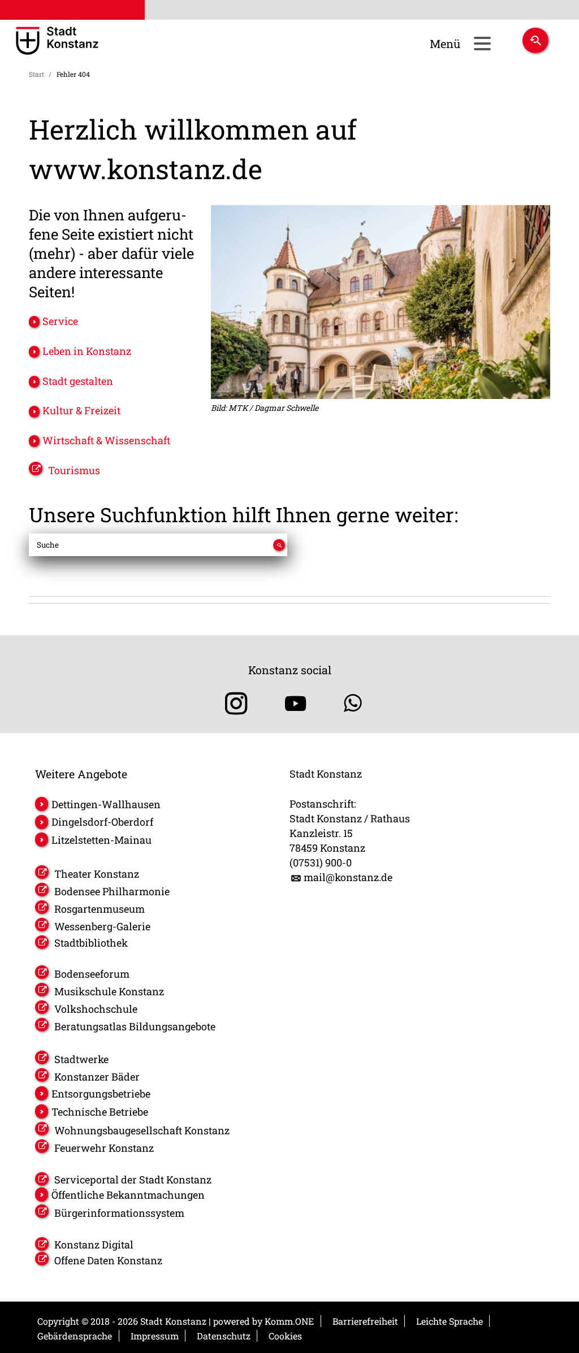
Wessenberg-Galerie (102, 926)
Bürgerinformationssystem (119, 1213)
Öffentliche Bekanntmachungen (128, 1195)
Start (36, 74)
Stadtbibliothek (91, 942)
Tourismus (74, 470)
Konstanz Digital (93, 1244)
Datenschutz (223, 1336)
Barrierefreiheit (365, 1321)
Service (60, 321)
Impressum (155, 1336)
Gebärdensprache (74, 1336)
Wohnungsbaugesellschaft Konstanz (142, 1130)
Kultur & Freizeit (81, 410)
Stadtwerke (81, 1059)
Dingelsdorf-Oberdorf (102, 822)
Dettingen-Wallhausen (106, 804)
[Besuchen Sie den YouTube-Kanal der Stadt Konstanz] (295, 703)
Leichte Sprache (449, 1321)
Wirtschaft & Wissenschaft (106, 440)
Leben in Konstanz (86, 351)
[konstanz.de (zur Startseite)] (89, 42)
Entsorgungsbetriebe (100, 1093)
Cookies (285, 1336)
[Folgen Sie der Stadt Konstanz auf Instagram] (232, 703)
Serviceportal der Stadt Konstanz (132, 1179)
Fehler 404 (73, 74)
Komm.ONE (289, 1321)
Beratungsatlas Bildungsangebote (134, 1026)
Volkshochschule (95, 1009)
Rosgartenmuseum (99, 909)
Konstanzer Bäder (97, 1076)
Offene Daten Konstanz (108, 1260)
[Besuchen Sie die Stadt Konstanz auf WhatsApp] (353, 703)
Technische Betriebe (99, 1111)
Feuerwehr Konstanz (104, 1148)
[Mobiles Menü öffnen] (482, 43)
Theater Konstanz (96, 874)
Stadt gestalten (77, 381)
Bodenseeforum (91, 974)
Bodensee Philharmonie (112, 891)
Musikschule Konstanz (109, 991)
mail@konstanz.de (348, 877)
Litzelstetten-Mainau (101, 840)
